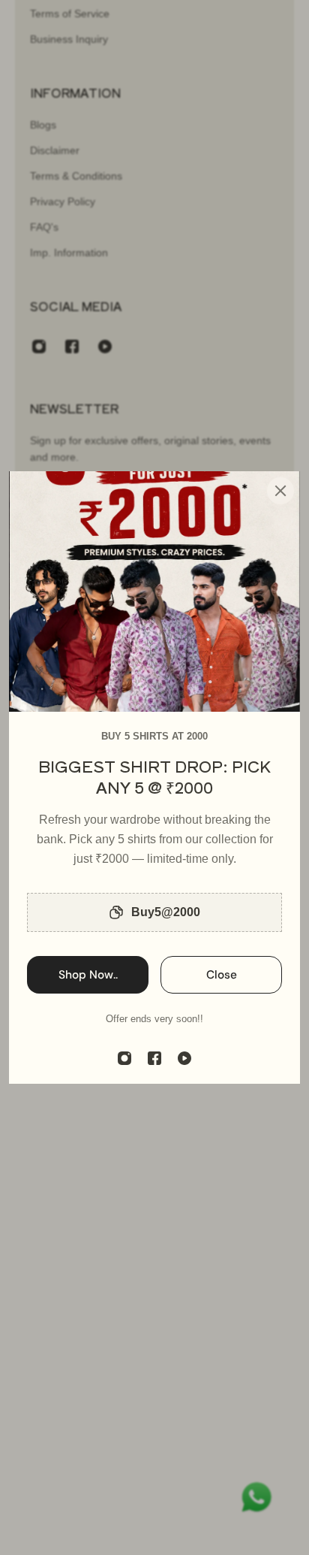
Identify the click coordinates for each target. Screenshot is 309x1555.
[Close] (280, 490)
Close (221, 974)
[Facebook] (154, 1058)
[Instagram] (124, 1058)
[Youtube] (184, 1058)
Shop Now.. (88, 974)
